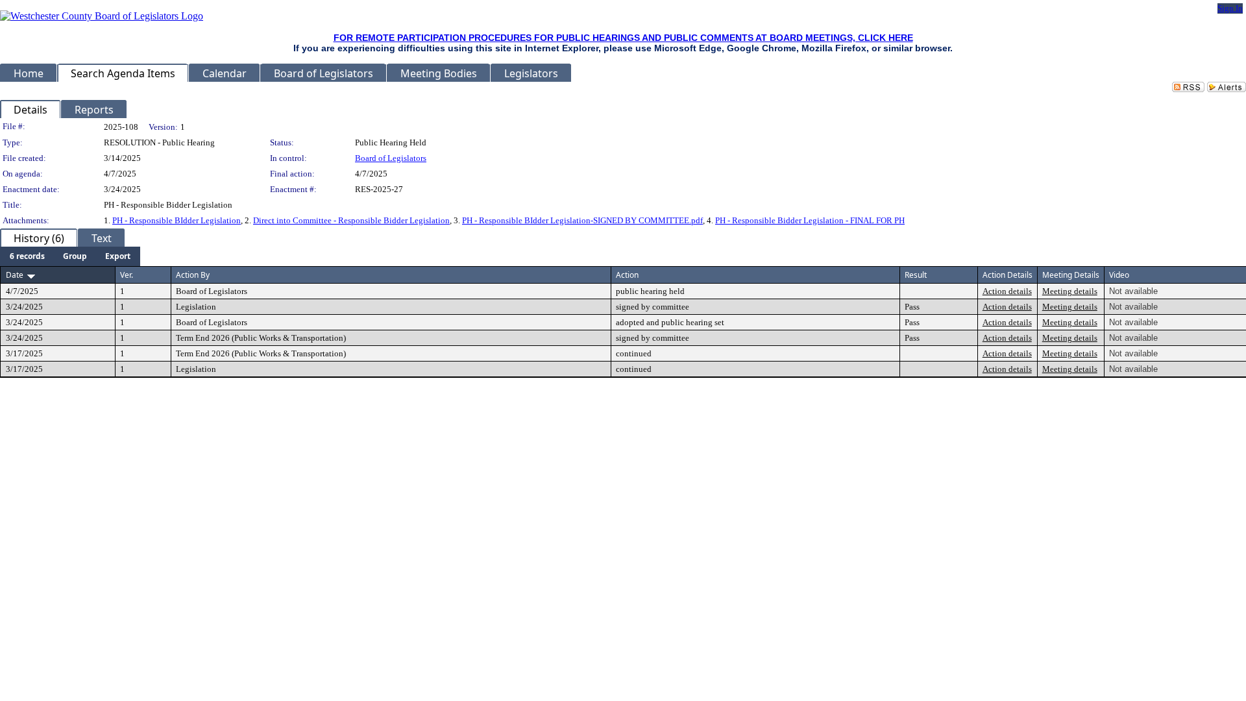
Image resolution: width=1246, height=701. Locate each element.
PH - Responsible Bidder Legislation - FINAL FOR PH (810, 220)
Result (916, 274)
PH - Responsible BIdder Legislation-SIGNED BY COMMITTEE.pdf (582, 220)
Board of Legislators (390, 158)
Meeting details (1069, 291)
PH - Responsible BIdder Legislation (176, 220)
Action (627, 274)
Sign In (1230, 8)
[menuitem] (27, 256)
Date (14, 274)
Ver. (126, 274)
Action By (193, 274)
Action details (1007, 291)
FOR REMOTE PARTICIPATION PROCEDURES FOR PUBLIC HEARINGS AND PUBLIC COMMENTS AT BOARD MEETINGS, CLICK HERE (623, 37)
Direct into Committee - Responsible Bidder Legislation (351, 220)
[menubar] (70, 256)
